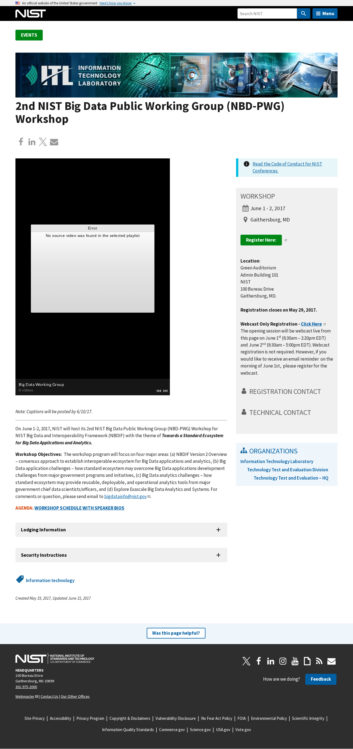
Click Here (311, 324)
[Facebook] (20, 141)
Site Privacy (35, 718)
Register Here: (261, 240)
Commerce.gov (172, 729)
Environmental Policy (269, 718)
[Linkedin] (32, 141)
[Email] (54, 141)
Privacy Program (90, 718)
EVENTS (29, 35)
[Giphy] (307, 661)
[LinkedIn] (271, 661)
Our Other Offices (75, 696)
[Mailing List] (331, 661)
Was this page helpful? (176, 633)
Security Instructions (44, 555)
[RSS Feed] (319, 661)
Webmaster (24, 696)
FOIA (241, 718)
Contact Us (49, 696)
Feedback (321, 679)
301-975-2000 (26, 686)
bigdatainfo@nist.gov (125, 496)
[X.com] (43, 141)
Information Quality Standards (128, 729)
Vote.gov (243, 729)
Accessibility (60, 718)
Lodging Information (43, 530)
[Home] (30, 13)
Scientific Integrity (308, 718)
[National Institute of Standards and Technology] (54, 658)
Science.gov (200, 729)
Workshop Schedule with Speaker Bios (79, 508)
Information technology (50, 580)
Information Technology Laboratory (276, 461)
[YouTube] (295, 661)
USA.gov (223, 729)
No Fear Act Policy (216, 718)
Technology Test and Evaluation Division (287, 470)
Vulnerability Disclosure (176, 718)
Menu (328, 13)
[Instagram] (283, 661)
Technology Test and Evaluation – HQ (291, 478)
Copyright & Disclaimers (129, 718)
